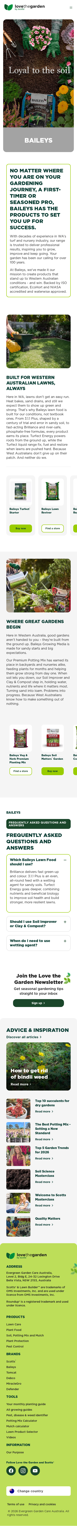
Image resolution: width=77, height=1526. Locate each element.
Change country (30, 1491)
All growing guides (19, 1410)
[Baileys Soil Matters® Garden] (52, 737)
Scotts (11, 1361)
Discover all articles (22, 1037)
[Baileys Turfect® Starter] (20, 491)
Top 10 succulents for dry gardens (52, 1103)
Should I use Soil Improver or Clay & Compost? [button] (33, 923)
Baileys (11, 1367)
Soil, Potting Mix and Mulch (25, 1335)
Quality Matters (47, 1218)
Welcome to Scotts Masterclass (50, 1197)
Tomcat (11, 1373)
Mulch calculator (17, 1426)
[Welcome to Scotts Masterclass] (18, 1203)
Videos (11, 1437)
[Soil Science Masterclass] (18, 1179)
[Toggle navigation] (71, 7)
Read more (21, 1084)
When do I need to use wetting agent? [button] (30, 943)
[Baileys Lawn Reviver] (52, 491)
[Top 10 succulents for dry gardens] (18, 1109)
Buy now (24, 529)
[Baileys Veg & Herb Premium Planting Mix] (20, 737)
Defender (12, 1389)
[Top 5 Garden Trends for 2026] (18, 1156)
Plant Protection (17, 1341)
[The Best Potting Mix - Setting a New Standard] (18, 1132)
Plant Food (13, 1330)
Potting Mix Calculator (21, 1421)
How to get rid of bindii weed (29, 1073)
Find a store (52, 528)
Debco (10, 1378)
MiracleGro (13, 1384)
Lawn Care (13, 1324)
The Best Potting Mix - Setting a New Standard (53, 1128)
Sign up (37, 1003)
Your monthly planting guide (26, 1404)
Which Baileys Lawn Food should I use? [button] (33, 862)
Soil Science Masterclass (44, 1173)
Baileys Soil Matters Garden (52, 757)
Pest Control (14, 1346)
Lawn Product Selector (22, 1432)
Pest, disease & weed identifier (27, 1415)
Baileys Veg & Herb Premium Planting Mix (19, 758)
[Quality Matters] (18, 1226)
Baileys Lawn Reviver (50, 510)
